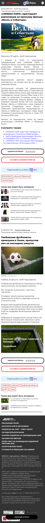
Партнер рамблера (32, 512)
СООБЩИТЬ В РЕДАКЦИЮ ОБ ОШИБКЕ (18, 450)
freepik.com (12, 276)
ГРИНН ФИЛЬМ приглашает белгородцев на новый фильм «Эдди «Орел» (25, 218)
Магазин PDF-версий (11, 438)
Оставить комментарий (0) (22, 160)
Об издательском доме (13, 432)
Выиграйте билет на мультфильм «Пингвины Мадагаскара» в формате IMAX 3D (25, 204)
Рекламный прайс (10, 423)
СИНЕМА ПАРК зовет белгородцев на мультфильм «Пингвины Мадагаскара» (21, 133)
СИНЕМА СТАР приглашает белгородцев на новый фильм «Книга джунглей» (23, 142)
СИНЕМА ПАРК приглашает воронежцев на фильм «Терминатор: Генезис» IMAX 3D (25, 211)
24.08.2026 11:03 (7, 230)
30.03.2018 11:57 (6, 9)
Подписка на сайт (10, 429)
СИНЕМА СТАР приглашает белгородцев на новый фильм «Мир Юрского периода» (25, 197)
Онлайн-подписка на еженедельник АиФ (21, 435)
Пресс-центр (27, 429)
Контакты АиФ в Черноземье (15, 426)
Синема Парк (6, 52)
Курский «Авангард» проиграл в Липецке (22, 340)
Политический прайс (12, 446)
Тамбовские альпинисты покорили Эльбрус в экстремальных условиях (26, 406)
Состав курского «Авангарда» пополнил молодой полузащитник (24, 399)
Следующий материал (21, 517)
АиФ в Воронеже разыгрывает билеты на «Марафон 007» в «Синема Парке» (22, 137)
